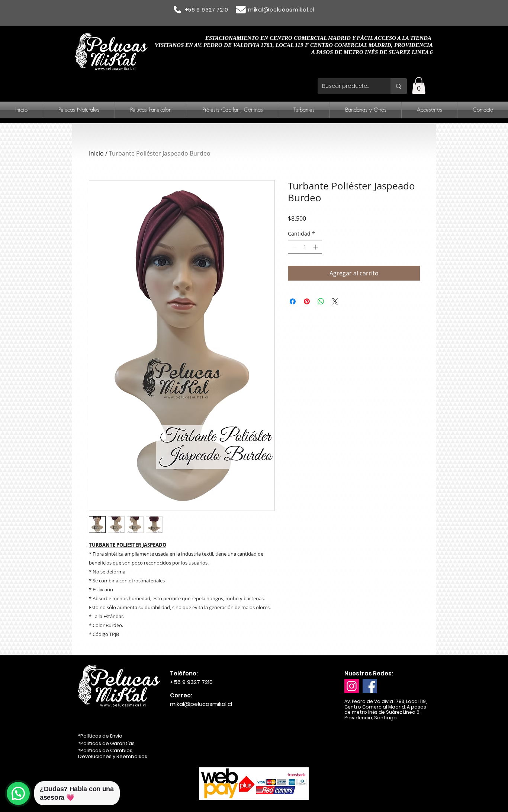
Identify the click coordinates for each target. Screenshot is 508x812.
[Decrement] (293, 246)
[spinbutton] (305, 246)
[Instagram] (351, 686)
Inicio (96, 153)
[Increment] (316, 246)
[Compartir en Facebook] (292, 301)
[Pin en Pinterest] (306, 301)
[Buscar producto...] (398, 86)
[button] (419, 85)
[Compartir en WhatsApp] (320, 301)
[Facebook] (370, 686)
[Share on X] (335, 301)
